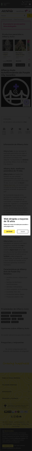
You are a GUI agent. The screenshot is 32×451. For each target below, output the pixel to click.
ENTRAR (9, 231)
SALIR (23, 231)
